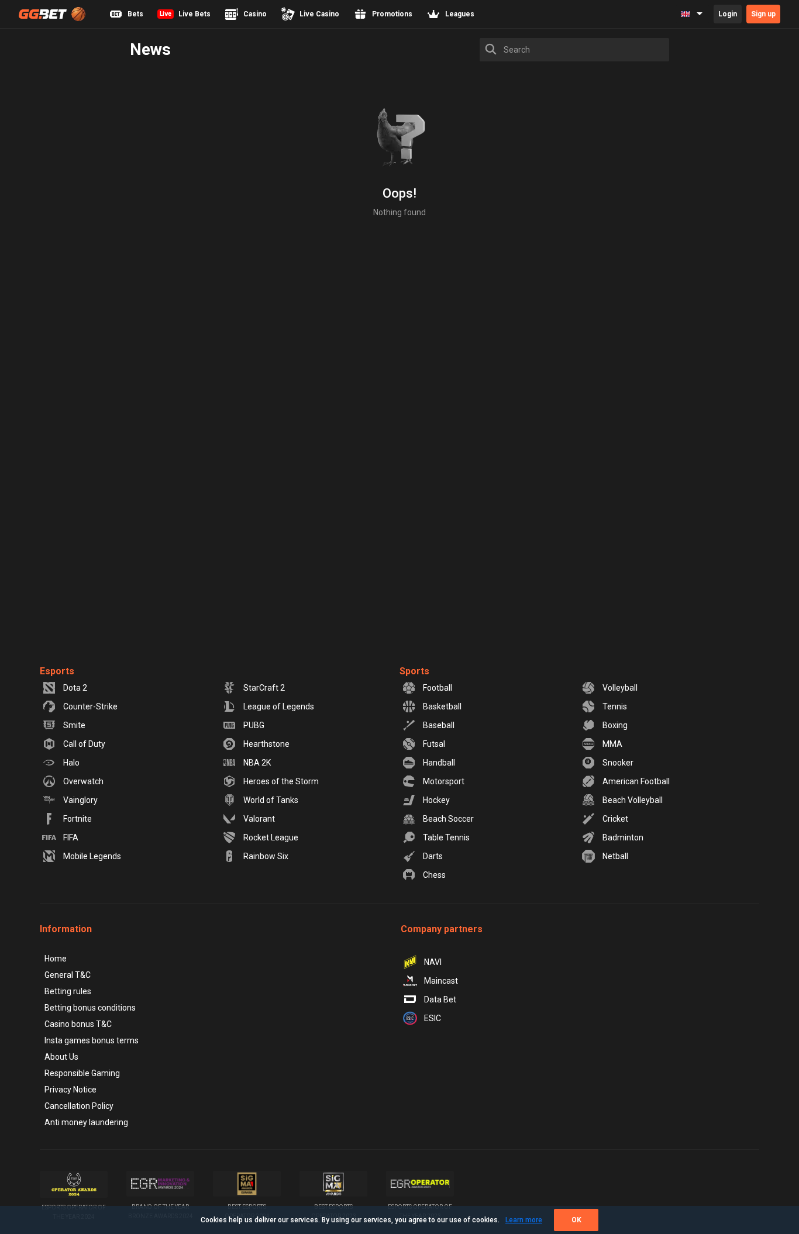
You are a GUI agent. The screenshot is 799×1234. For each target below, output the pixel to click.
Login (727, 14)
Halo (71, 762)
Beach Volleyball (632, 800)
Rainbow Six (265, 856)
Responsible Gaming (82, 1073)
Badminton (622, 837)
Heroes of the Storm (281, 781)
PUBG (253, 725)
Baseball (438, 725)
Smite (74, 725)
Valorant (259, 818)
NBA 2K (257, 762)
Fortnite (77, 818)
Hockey (436, 800)
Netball (615, 856)
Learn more (523, 1220)
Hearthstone (266, 744)
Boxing (615, 725)
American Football (636, 781)
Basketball (442, 706)
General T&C (67, 975)
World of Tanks (270, 800)
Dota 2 (75, 687)
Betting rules (67, 991)
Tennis (614, 706)
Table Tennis (446, 837)
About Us (61, 1056)
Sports (414, 671)
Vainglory (80, 800)
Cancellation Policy (78, 1106)
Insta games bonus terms (91, 1040)
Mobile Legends (92, 856)
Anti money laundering (86, 1122)
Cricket (615, 818)
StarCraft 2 (264, 687)
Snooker (617, 762)
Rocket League (270, 837)
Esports (57, 671)
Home (55, 958)
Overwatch (83, 781)
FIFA (70, 837)
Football (437, 687)
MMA (612, 744)
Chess (434, 875)
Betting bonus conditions (90, 1007)
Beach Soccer (448, 818)
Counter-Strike (90, 706)
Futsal (434, 744)
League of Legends (278, 706)
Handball (439, 762)
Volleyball (620, 687)
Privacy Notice (70, 1089)
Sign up (763, 14)
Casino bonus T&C (78, 1024)
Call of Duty (84, 744)
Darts (433, 856)
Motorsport (443, 781)
